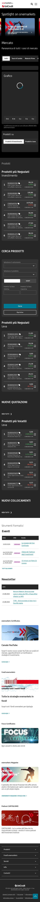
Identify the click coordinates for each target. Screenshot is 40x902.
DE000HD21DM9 (13, 364)
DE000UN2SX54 (13, 385)
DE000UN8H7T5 (13, 483)
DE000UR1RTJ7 (12, 443)
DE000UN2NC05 (13, 432)
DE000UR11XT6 (13, 234)
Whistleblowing (29, 898)
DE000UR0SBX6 (13, 193)
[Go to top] (35, 896)
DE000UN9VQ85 (13, 453)
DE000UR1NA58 (13, 473)
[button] (6, 58)
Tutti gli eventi (7, 568)
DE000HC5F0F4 (12, 375)
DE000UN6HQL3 (13, 214)
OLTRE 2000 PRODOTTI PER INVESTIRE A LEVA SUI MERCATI (18, 33)
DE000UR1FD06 (13, 183)
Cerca (20, 306)
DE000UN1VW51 (13, 334)
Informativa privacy (8, 898)
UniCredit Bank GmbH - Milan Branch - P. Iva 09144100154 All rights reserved (22, 889)
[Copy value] (19, 183)
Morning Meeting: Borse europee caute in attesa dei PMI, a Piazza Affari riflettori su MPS (25, 594)
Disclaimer (20, 894)
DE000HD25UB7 (13, 224)
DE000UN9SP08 (13, 463)
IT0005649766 (12, 203)
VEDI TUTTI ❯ (7, 414)
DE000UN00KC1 (13, 344)
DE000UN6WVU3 (13, 354)
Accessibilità (19, 898)
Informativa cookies (30, 894)
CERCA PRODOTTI (13, 251)
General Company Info (9, 894)
